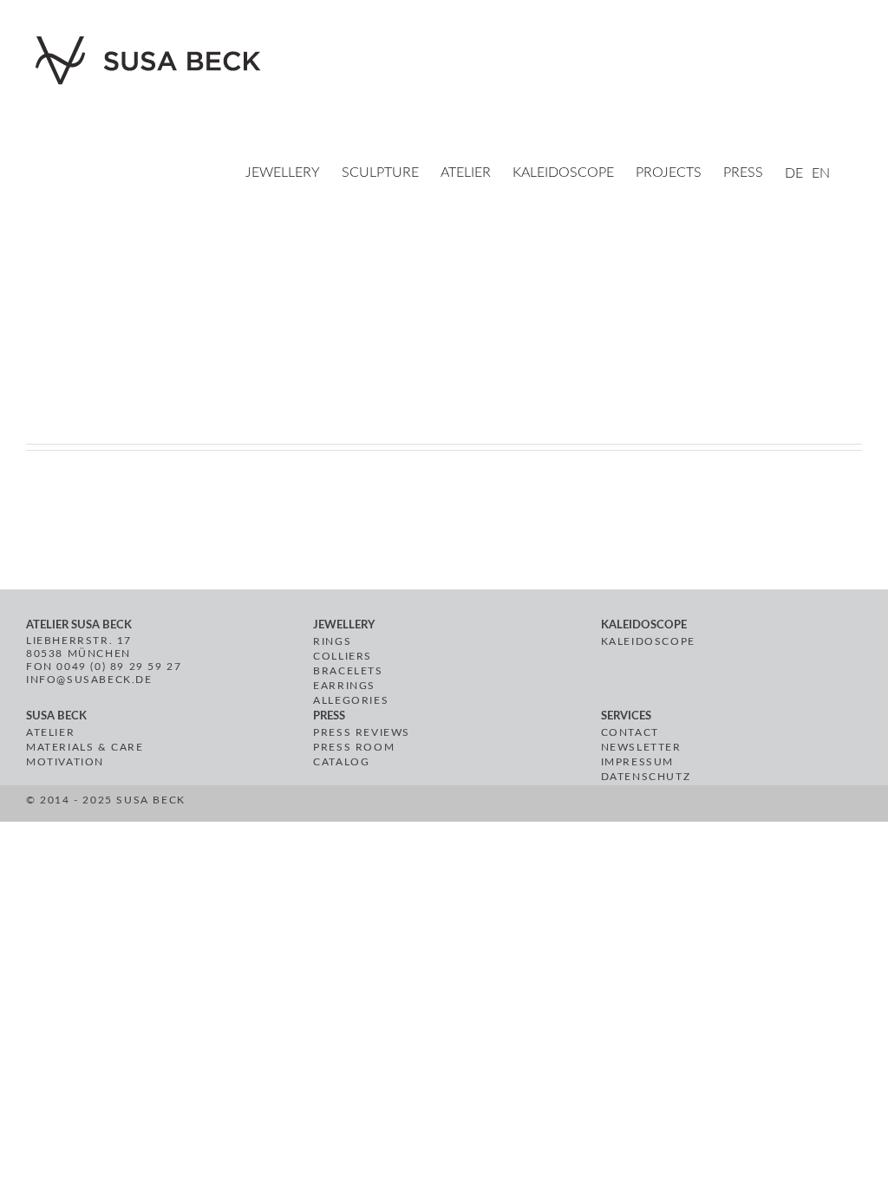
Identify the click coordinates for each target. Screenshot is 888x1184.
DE (794, 173)
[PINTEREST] (399, 806)
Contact (630, 732)
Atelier (50, 732)
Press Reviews (361, 732)
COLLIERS (342, 656)
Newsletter (641, 747)
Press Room (354, 747)
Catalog (341, 762)
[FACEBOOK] (379, 806)
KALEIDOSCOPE (648, 641)
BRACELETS (347, 671)
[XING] (441, 806)
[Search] (857, 174)
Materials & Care (85, 747)
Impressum (637, 762)
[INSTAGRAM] (419, 806)
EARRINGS (344, 685)
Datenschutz (646, 776)
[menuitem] (293, 174)
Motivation (65, 762)
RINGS (332, 641)
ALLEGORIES (350, 700)
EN (821, 173)
